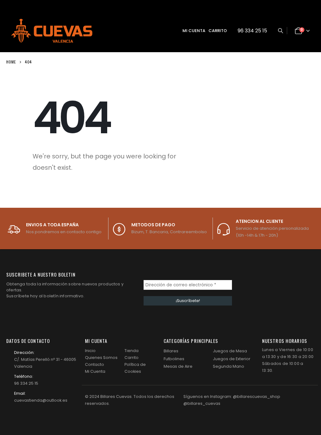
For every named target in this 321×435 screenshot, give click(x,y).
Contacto (94, 364)
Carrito (217, 31)
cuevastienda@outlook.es (40, 400)
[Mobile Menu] (165, 30)
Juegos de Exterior (231, 358)
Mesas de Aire (178, 366)
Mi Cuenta (95, 371)
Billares (171, 351)
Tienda (131, 350)
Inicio (90, 350)
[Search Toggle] (280, 30)
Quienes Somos (101, 357)
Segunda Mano (228, 366)
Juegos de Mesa (230, 351)
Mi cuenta (193, 31)
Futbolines (174, 358)
